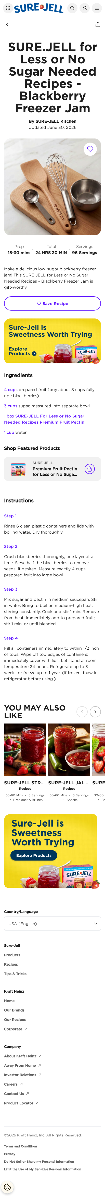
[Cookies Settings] (7, 1187)
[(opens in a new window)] (52, 341)
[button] (8, 8)
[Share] (98, 24)
